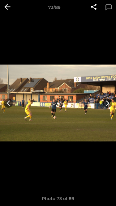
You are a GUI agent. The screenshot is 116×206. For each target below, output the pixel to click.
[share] (93, 7)
